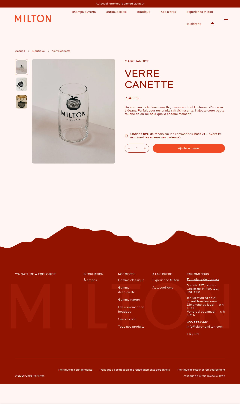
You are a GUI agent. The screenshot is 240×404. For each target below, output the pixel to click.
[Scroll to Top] (232, 383)
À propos (90, 280)
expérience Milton (200, 12)
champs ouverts (84, 12)
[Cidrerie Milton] (33, 19)
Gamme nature (129, 299)
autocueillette (116, 12)
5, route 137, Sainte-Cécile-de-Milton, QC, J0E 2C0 (203, 289)
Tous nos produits (131, 326)
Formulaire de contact (203, 279)
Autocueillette (162, 287)
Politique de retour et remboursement (201, 370)
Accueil (20, 51)
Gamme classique (131, 280)
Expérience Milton (165, 280)
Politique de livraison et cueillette (204, 376)
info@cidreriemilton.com (205, 326)
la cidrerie (194, 24)
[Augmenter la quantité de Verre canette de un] (145, 148)
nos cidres (168, 12)
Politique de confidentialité (75, 370)
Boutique (38, 51)
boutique (143, 12)
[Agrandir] (107, 67)
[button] (212, 24)
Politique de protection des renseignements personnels (135, 370)
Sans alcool (126, 319)
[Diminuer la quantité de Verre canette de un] (129, 148)
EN (196, 334)
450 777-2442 (197, 322)
